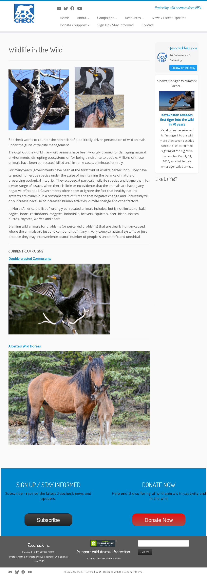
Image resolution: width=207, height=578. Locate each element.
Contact (147, 25)
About (82, 18)
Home (64, 18)
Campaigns (106, 18)
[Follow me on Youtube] (80, 8)
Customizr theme (133, 571)
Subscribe (48, 519)
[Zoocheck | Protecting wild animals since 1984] (24, 13)
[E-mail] (60, 8)
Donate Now (159, 519)
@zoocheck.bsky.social (183, 48)
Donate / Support (73, 25)
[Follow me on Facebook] (73, 8)
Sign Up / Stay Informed (115, 25)
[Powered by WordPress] (100, 571)
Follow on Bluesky (183, 68)
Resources (133, 18)
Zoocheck (77, 571)
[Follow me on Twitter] (67, 8)
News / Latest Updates (169, 18)
